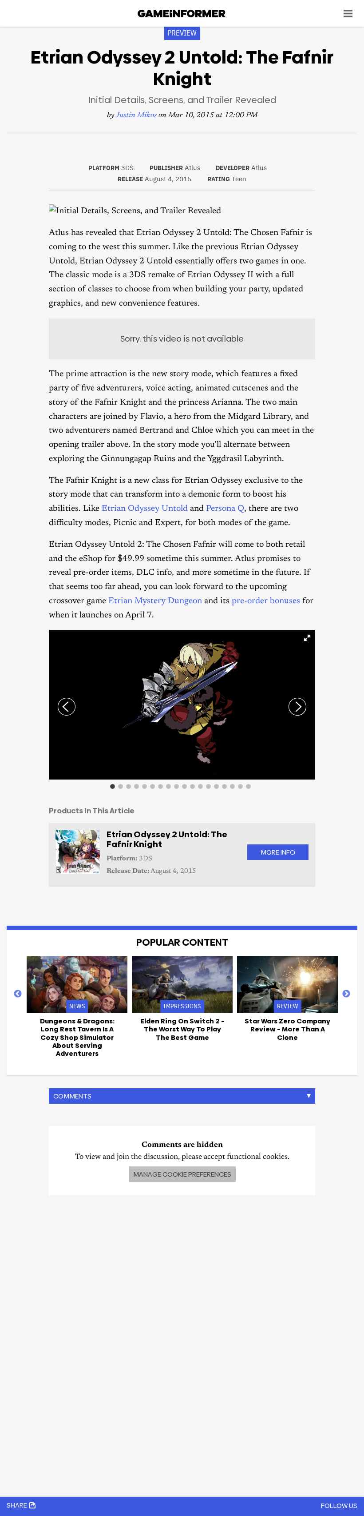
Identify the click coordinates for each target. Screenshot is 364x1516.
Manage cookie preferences (182, 1174)
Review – (287, 1029)
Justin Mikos (136, 115)
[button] (307, 638)
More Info (278, 852)
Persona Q (225, 509)
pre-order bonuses (266, 601)
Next (346, 994)
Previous (17, 994)
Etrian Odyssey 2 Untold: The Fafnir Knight (167, 839)
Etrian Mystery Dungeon (155, 601)
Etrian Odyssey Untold (145, 509)
